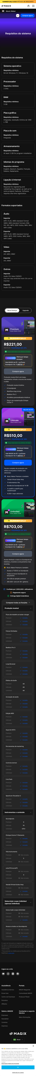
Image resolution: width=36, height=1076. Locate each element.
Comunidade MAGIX (25, 993)
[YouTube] (3, 974)
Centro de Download (8, 997)
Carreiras (4, 1022)
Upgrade (25, 310)
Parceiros (5, 1000)
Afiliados (4, 1004)
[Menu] (33, 6)
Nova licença (12, 310)
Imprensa (5, 1026)
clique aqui (11, 953)
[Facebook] (18, 974)
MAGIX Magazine (24, 989)
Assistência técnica (8, 989)
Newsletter (5, 1019)
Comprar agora (27, 15)
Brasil (18, 1039)
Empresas (5, 1015)
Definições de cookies (18, 1072)
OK (18, 1067)
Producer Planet (24, 997)
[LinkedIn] (13, 974)
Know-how (5, 993)
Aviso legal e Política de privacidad (10, 1063)
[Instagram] (8, 974)
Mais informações (24, 1017)
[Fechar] (33, 1046)
